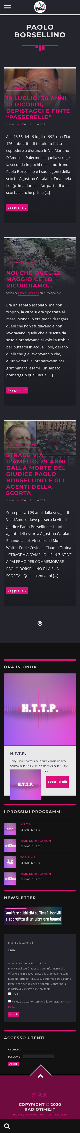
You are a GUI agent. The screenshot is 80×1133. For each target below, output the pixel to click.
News (32, 88)
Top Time (28, 857)
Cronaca (15, 88)
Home (17, 1114)
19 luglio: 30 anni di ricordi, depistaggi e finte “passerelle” (38, 107)
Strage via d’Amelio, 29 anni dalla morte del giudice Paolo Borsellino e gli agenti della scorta (36, 474)
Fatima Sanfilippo (28, 293)
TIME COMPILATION (36, 841)
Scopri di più (57, 782)
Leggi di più (17, 208)
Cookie (61, 1114)
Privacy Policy (38, 1114)
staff (21, 124)
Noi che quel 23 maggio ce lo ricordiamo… (33, 279)
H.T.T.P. (26, 824)
